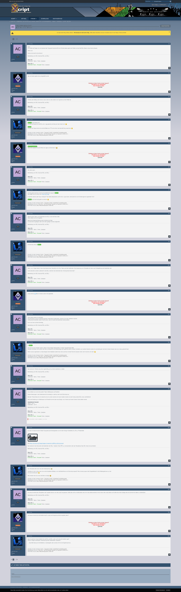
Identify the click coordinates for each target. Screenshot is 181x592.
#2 (169, 73)
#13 (169, 342)
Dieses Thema (148, 1)
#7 (169, 189)
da (34, 293)
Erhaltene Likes (14, 88)
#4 (169, 119)
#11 (169, 290)
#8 (169, 213)
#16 (169, 427)
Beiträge (13, 59)
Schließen (168, 590)
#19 (169, 512)
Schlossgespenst (33, 146)
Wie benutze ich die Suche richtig (81, 32)
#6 (169, 167)
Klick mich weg (45, 194)
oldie (30, 122)
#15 (169, 388)
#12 (169, 314)
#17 (169, 465)
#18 (169, 489)
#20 (169, 536)
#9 (169, 241)
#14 (169, 365)
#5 (169, 143)
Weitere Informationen (160, 590)
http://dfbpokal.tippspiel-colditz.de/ (45, 135)
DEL (12, 576)
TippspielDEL (17, 576)
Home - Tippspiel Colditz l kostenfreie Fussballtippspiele (53, 132)
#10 (169, 265)
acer (18, 27)
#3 (169, 96)
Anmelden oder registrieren (17, 1)
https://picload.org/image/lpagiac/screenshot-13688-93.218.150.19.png (46, 443)
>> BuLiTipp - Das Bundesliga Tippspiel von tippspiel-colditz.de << (52, 133)
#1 (169, 43)
